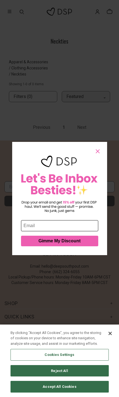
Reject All (59, 371)
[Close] (110, 333)
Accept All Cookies (59, 387)
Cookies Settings (59, 355)
